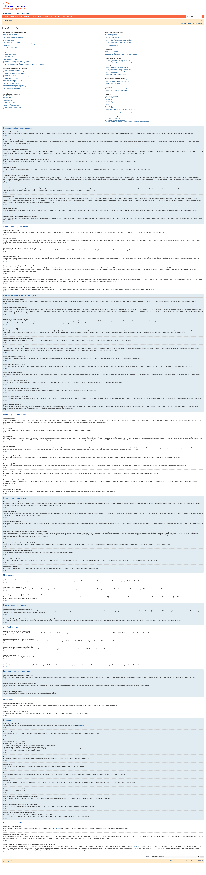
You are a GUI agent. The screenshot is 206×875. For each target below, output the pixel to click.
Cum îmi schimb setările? (9, 54)
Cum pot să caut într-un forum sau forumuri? (116, 67)
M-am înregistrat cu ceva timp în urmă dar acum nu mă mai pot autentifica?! (22, 44)
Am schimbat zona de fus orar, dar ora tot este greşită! (17, 58)
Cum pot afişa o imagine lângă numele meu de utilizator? (17, 61)
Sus (6, 135)
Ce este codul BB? (8, 95)
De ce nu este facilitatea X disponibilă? (115, 120)
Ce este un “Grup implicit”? (112, 44)
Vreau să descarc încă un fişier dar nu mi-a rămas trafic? (120, 111)
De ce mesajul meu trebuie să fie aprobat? (14, 88)
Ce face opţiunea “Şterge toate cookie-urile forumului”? (17, 49)
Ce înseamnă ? (109, 99)
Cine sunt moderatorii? (111, 35)
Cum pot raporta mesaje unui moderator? (14, 85)
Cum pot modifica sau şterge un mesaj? (13, 72)
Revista (26, 16)
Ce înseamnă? (109, 98)
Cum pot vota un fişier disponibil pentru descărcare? (118, 112)
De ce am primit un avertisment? (11, 83)
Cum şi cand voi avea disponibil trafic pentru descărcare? (120, 109)
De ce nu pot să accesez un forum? (12, 80)
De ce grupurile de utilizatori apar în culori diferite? (118, 42)
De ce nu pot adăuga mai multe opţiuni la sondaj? (16, 76)
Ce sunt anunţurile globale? (10, 102)
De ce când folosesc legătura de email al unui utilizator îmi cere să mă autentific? (24, 64)
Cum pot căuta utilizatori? (111, 72)
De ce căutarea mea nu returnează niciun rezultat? (118, 69)
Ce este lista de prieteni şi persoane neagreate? (117, 60)
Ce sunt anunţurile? (8, 104)
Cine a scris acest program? (112, 118)
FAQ (184, 23)
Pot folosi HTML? (7, 97)
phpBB (99, 863)
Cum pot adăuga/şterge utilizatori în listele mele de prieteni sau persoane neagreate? (127, 62)
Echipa (172, 860)
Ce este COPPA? (7, 45)
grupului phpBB (57, 828)
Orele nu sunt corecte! (9, 56)
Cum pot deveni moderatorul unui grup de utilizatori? (118, 40)
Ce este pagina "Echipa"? (111, 45)
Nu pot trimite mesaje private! (112, 51)
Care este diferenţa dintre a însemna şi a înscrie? (118, 80)
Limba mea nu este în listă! (10, 59)
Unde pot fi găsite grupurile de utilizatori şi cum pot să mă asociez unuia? (124, 39)
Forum (69, 16)
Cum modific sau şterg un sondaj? (12, 78)
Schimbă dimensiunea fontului (201, 20)
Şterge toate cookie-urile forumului (183, 860)
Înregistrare (191, 23)
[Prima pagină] (14, 6)
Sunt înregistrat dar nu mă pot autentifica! (14, 42)
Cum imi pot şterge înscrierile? (113, 83)
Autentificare (199, 23)
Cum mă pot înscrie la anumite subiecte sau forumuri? (119, 81)
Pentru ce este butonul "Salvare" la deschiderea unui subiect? (19, 86)
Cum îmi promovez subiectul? (11, 90)
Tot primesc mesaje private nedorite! (114, 53)
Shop (63, 16)
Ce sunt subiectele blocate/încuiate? (12, 107)
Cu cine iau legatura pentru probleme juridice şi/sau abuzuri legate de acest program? (127, 121)
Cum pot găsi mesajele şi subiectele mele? (116, 74)
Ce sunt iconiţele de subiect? (10, 109)
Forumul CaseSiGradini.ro (16, 13)
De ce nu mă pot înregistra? (10, 47)
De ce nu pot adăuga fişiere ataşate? (12, 81)
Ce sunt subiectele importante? (11, 105)
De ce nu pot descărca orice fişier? (114, 107)
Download (80, 725)
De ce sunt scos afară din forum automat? (14, 37)
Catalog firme (47, 16)
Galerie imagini (36, 16)
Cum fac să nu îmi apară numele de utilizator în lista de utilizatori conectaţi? (22, 39)
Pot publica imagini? (8, 100)
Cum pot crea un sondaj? (9, 75)
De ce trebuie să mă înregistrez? (11, 35)
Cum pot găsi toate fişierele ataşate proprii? (116, 90)
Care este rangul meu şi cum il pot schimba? (14, 63)
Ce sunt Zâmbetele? (8, 99)
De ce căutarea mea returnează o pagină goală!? (117, 71)
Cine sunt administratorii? (111, 34)
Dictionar (57, 16)
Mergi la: (148, 856)
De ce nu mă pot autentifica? (10, 34)
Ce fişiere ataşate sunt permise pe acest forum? (117, 88)
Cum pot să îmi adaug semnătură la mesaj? (14, 73)
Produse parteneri (16, 16)
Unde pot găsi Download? (111, 96)
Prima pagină (8, 20)
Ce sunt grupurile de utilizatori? (113, 37)
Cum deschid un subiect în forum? (12, 70)
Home (6, 16)
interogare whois (136, 846)
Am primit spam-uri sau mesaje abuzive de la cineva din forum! (121, 54)
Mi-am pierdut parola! (8, 40)
